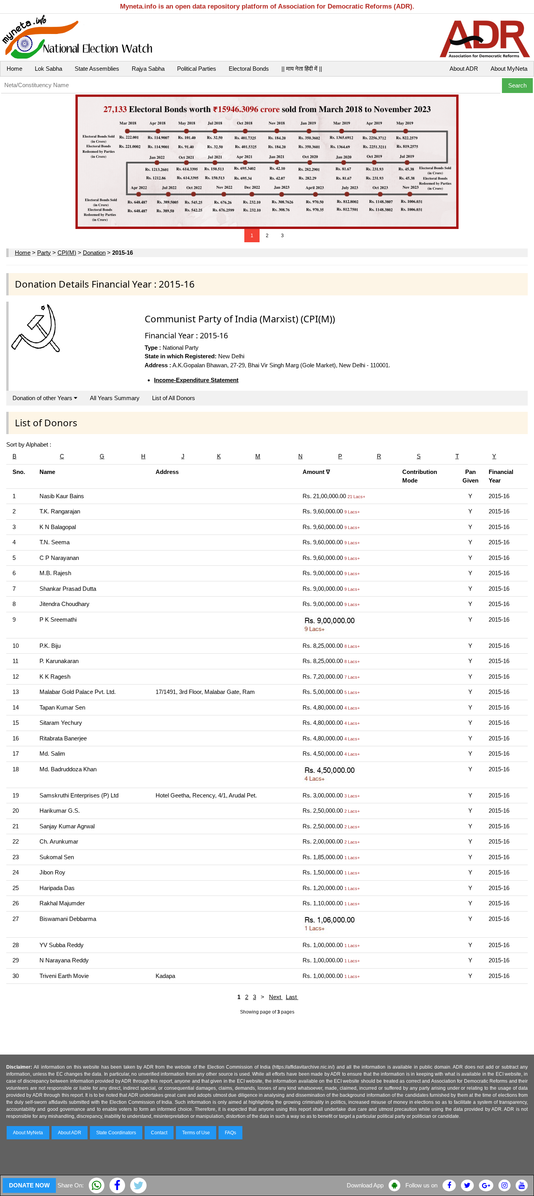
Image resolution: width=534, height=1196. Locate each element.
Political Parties (196, 68)
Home (14, 68)
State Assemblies (97, 68)
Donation (94, 252)
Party (44, 252)
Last (292, 997)
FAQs (230, 1132)
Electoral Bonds (249, 68)
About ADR (464, 68)
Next (276, 997)
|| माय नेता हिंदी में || (301, 68)
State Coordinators (116, 1132)
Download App (365, 1185)
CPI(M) (66, 252)
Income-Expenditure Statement (196, 380)
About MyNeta (509, 68)
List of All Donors (173, 398)
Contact (159, 1132)
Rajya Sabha (148, 68)
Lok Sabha (48, 68)
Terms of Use (196, 1132)
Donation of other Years (43, 398)
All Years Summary (115, 398)
